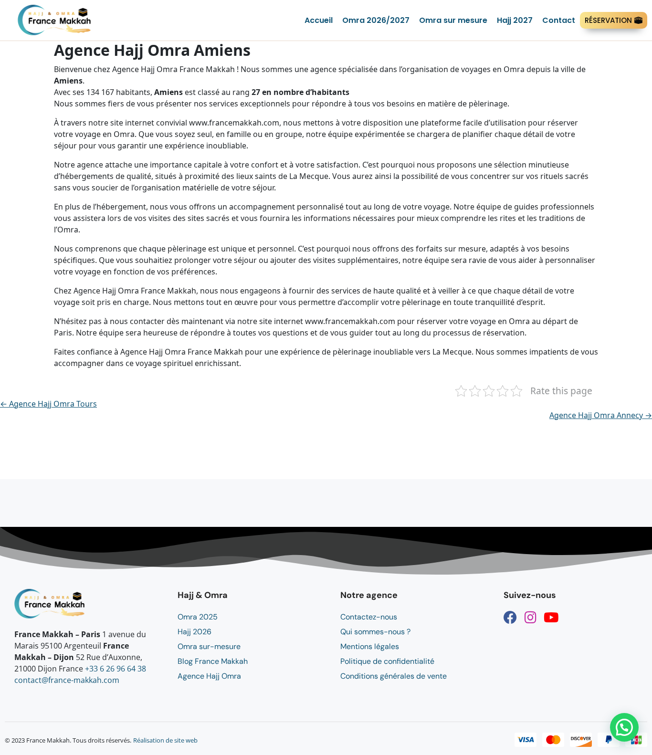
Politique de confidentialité (387, 661)
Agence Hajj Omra (209, 676)
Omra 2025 (198, 617)
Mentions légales (369, 646)
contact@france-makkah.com (66, 680)
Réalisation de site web (165, 740)
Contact (558, 20)
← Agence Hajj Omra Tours (48, 403)
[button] (624, 727)
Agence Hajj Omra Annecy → (600, 415)
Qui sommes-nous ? (375, 632)
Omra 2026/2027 (376, 20)
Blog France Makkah (213, 661)
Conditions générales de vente (393, 676)
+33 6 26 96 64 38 (115, 668)
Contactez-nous (368, 617)
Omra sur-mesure (209, 646)
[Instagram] (530, 617)
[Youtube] (551, 617)
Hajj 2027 (515, 20)
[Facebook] (510, 617)
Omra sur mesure (453, 20)
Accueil (319, 20)
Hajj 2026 (194, 632)
